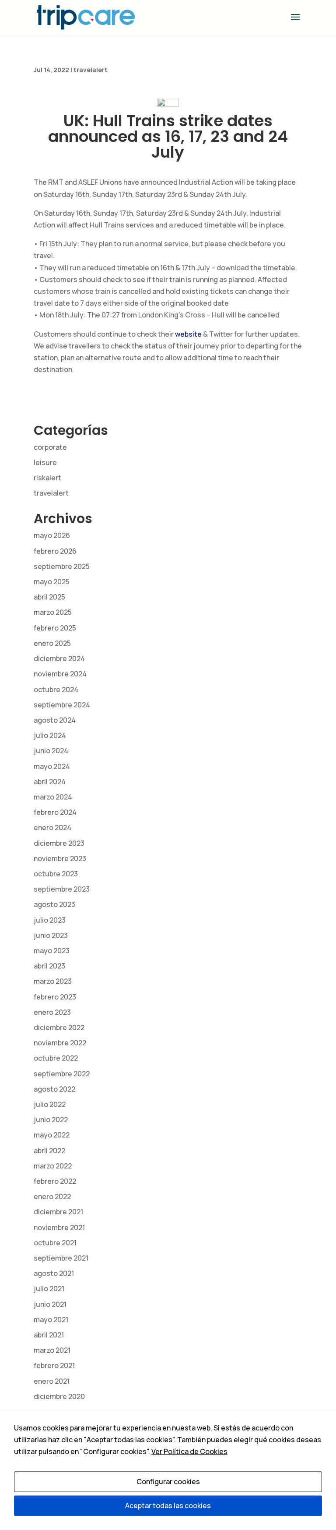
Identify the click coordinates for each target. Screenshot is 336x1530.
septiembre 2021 (61, 1258)
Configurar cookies (168, 1481)
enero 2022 (52, 1196)
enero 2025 (52, 643)
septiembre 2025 (62, 566)
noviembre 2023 (60, 858)
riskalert (47, 477)
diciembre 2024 (59, 658)
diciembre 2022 (59, 1027)
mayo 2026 (52, 535)
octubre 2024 (56, 689)
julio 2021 (49, 1288)
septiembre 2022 (62, 1074)
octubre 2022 (56, 1058)
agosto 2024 (55, 720)
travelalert (91, 69)
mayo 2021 (51, 1319)
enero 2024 (52, 827)
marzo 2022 (53, 1166)
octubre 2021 (55, 1242)
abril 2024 (50, 781)
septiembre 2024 (62, 705)
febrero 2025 (55, 628)
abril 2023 (49, 966)
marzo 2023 (53, 981)
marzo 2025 (53, 612)
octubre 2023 (56, 874)
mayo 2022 (52, 1135)
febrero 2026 (55, 551)
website (188, 334)
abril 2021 (49, 1335)
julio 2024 (50, 735)
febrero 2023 (55, 997)
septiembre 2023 (62, 889)
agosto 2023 (54, 904)
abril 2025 (49, 597)
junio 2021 (50, 1304)
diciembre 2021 (58, 1211)
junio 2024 (51, 750)
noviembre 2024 (60, 674)
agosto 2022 (54, 1089)
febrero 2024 (55, 812)
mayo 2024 (52, 766)
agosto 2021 (54, 1273)
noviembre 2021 (59, 1227)
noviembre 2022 (60, 1043)
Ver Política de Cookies (189, 1451)
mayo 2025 (52, 581)
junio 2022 (51, 1119)
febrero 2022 (55, 1181)
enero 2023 (52, 1012)
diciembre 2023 (59, 843)
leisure (45, 462)
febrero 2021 (54, 1365)
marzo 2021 (52, 1350)
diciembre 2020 (59, 1396)
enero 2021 (52, 1381)
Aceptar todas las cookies (168, 1505)
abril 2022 (49, 1150)
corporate (50, 447)
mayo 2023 (52, 950)
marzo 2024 (53, 797)
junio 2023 (51, 935)
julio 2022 (50, 1104)
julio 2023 (50, 920)
